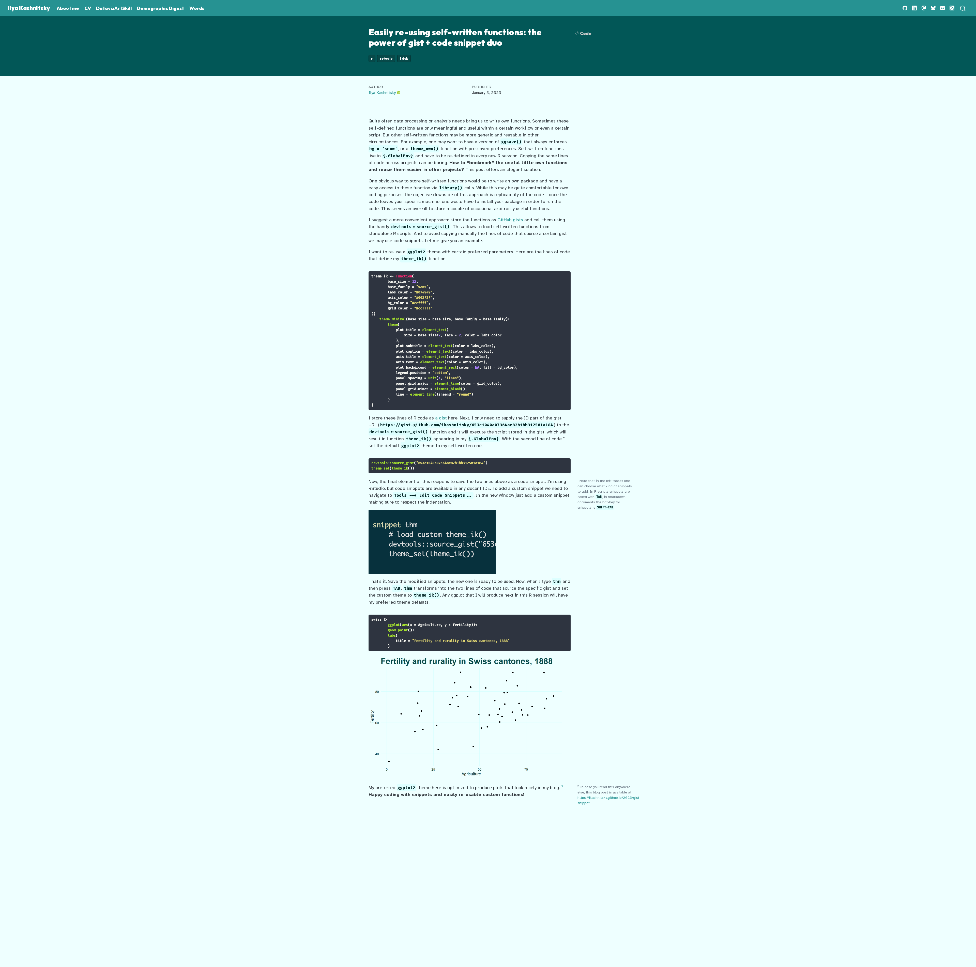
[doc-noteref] (452, 502)
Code (585, 33)
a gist (441, 418)
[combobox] (963, 8)
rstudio (386, 58)
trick (404, 58)
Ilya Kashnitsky (382, 92)
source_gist (403, 463)
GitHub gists (510, 220)
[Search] (963, 8)
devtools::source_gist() (420, 226)
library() (450, 188)
